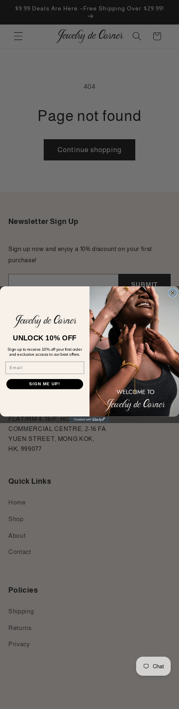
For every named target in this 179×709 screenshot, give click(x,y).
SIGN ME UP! (44, 384)
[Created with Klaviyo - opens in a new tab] (89, 419)
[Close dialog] (172, 292)
